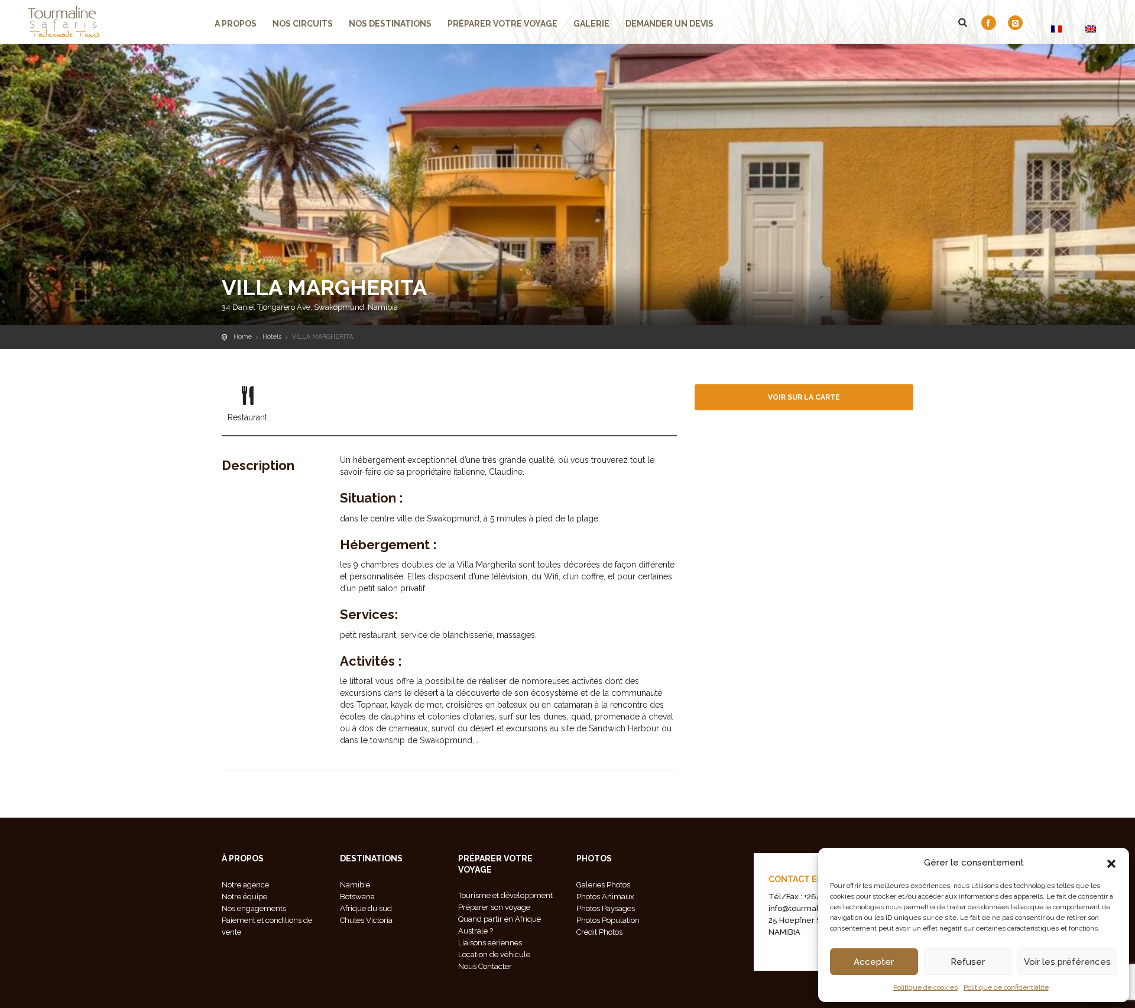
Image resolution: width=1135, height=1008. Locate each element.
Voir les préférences (1067, 962)
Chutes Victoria (366, 920)
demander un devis (669, 23)
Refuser (968, 962)
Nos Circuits (303, 23)
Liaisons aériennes (490, 942)
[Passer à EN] (1090, 28)
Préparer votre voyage (502, 23)
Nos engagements (254, 908)
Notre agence (245, 884)
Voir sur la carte (804, 397)
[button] (1111, 862)
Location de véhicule (494, 954)
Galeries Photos (603, 884)
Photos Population (608, 920)
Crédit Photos (599, 932)
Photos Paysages (605, 908)
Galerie (591, 23)
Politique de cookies (925, 987)
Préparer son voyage (494, 907)
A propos (236, 23)
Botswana (357, 896)
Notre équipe (244, 896)
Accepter (874, 962)
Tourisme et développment (505, 895)
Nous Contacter (485, 966)
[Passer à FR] (1056, 28)
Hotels (271, 337)
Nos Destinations (390, 23)
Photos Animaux (605, 896)
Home (243, 337)
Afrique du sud (366, 908)
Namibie (355, 884)
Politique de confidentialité (1006, 987)
